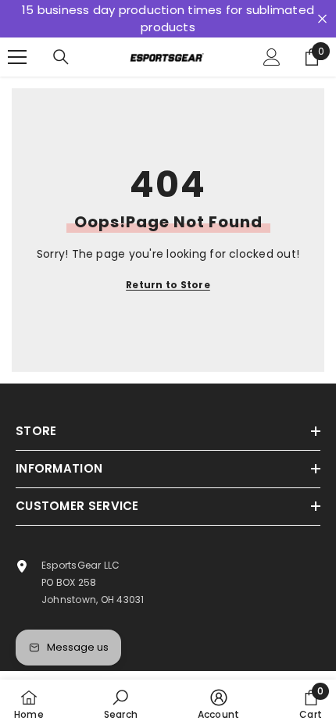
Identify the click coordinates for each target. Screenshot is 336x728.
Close (322, 19)
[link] (120, 704)
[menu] (17, 57)
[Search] (61, 57)
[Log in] (272, 57)
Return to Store (168, 284)
